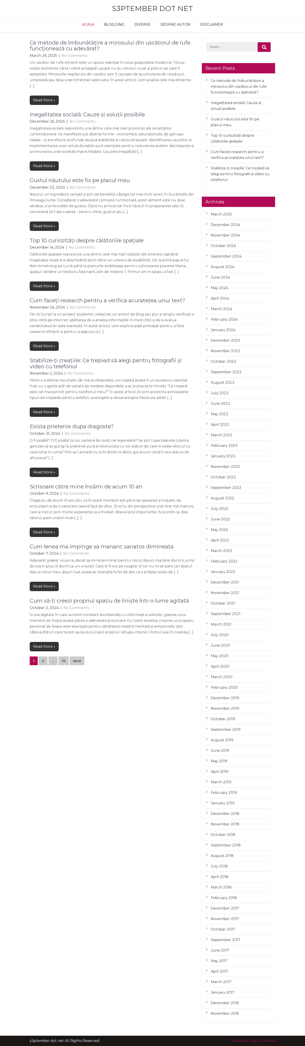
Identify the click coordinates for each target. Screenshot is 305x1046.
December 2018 (225, 814)
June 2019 (220, 750)
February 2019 (224, 792)
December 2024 (225, 225)
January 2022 (223, 572)
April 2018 (219, 877)
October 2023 (223, 361)
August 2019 (222, 740)
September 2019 (225, 729)
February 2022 (224, 561)
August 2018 (222, 856)
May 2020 (219, 656)
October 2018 (223, 835)
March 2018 (221, 887)
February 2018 (224, 898)
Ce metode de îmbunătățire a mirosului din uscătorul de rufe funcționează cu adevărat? (110, 45)
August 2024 (222, 267)
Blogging (114, 24)
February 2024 (224, 319)
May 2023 (219, 414)
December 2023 (225, 340)
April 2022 (220, 540)
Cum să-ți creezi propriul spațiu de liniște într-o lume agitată (109, 600)
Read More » (44, 100)
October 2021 (223, 603)
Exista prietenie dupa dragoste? (72, 426)
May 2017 (219, 961)
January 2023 (223, 456)
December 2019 (225, 698)
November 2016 (225, 1013)
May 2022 (219, 530)
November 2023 (225, 351)
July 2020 (220, 635)
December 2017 (225, 908)
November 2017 (225, 919)
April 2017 (219, 971)
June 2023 (220, 403)
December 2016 (225, 1003)
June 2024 (220, 277)
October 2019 (223, 719)
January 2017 (222, 992)
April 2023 (220, 424)
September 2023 (226, 372)
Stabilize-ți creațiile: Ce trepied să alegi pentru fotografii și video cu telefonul (106, 363)
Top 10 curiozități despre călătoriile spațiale (87, 240)
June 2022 (220, 519)
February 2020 (224, 687)
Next (77, 661)
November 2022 (225, 466)
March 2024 (221, 309)
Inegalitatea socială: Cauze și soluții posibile (87, 114)
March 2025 (221, 214)
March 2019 (221, 782)
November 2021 (225, 593)
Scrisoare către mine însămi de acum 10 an (86, 486)
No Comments (74, 55)
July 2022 (219, 509)
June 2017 (220, 950)
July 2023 (219, 393)
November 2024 (225, 235)
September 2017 (225, 940)
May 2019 (219, 761)
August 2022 (222, 498)
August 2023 (222, 382)
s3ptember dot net (152, 8)
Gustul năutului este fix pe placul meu (80, 180)
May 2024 (219, 288)
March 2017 (221, 982)
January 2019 (222, 803)
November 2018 (225, 824)
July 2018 (219, 866)
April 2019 (219, 771)
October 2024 (223, 246)
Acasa (88, 24)
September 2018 (226, 845)
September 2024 (226, 256)
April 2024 (220, 298)
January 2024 (223, 330)
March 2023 (221, 435)
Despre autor (175, 24)
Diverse (142, 24)
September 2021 (225, 614)
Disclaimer (211, 24)
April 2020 (220, 666)
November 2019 (225, 708)
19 (63, 661)
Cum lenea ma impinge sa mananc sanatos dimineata (101, 546)
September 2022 (226, 488)
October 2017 (223, 929)
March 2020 (221, 677)
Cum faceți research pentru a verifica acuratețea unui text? (107, 300)
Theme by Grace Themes (252, 1041)
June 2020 (220, 645)
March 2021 (221, 624)
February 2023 (224, 445)
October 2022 (223, 477)
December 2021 (225, 582)
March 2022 (221, 551)
